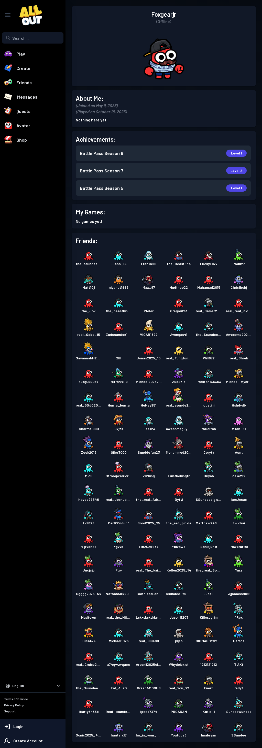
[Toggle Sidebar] (7, 15)
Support (10, 711)
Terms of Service (16, 699)
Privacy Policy (14, 705)
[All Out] (28, 15)
